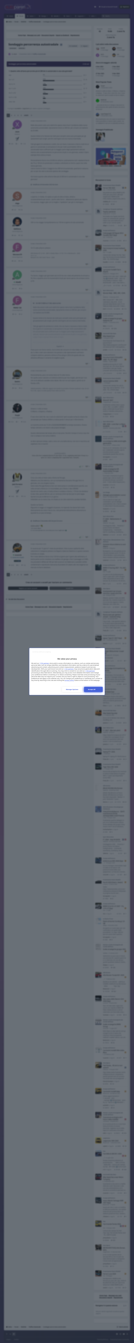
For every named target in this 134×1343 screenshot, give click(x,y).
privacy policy (69, 680)
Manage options (72, 689)
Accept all (91, 689)
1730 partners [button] (44, 663)
